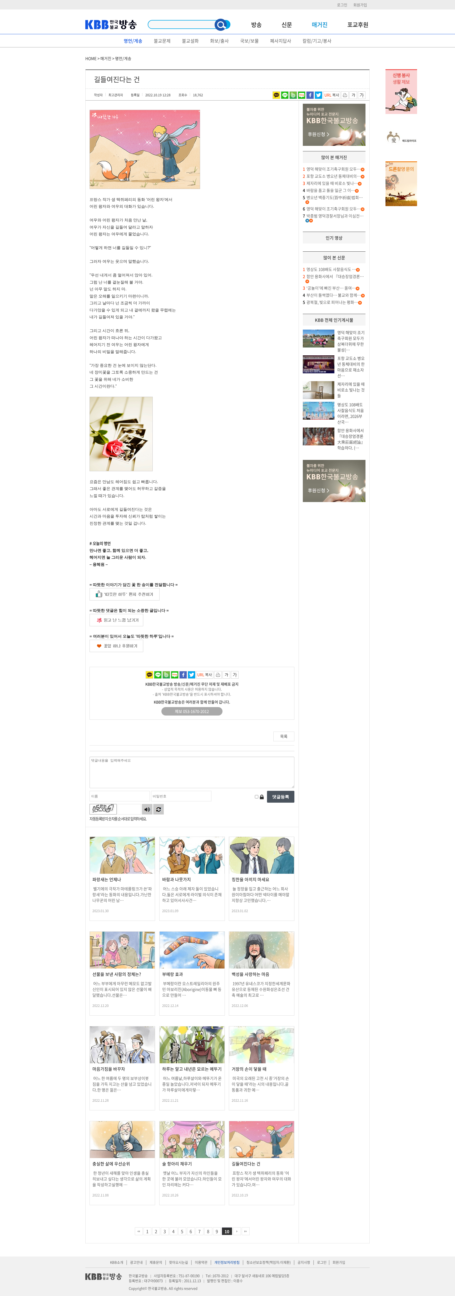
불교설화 (190, 40)
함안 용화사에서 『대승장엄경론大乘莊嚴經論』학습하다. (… (351, 439)
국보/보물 (249, 40)
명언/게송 (133, 40)
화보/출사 (219, 40)
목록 (284, 736)
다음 (237, 1231)
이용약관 (201, 1262)
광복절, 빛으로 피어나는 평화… (330, 302)
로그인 (342, 4)
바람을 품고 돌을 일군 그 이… (329, 190)
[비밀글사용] (262, 796)
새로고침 (158, 809)
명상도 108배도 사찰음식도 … (329, 269)
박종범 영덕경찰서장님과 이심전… (333, 216)
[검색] (221, 25)
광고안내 (136, 1262)
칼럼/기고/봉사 (317, 40)
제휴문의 (156, 1262)
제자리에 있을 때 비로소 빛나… (330, 183)
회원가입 (360, 4)
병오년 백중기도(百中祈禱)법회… (333, 197)
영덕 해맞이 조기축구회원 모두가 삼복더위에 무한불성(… (351, 341)
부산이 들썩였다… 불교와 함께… (332, 295)
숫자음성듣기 (147, 809)
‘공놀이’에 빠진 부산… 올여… (329, 288)
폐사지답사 (280, 40)
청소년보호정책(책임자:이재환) (268, 1262)
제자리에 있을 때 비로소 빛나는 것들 (351, 390)
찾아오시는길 (178, 1262)
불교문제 (162, 40)
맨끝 (246, 1231)
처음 (139, 1231)
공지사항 (304, 1262)
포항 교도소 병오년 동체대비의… (332, 176)
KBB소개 (116, 1262)
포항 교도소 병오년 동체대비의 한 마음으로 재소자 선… (351, 367)
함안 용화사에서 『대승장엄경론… (333, 276)
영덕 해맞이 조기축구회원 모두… (332, 169)
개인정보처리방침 (227, 1262)
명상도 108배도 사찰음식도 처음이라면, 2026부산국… (350, 413)
